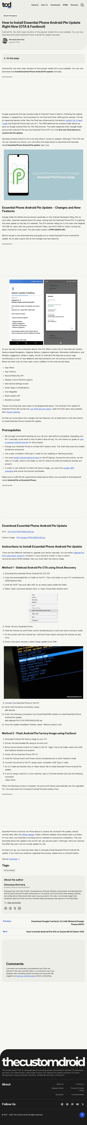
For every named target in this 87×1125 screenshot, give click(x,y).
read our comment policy (26, 976)
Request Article (58, 1088)
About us (60, 1084)
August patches (13, 412)
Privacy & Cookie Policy (77, 1089)
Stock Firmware (10, 16)
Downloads (55, 5)
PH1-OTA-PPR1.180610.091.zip (21, 532)
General (34, 5)
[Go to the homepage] (6, 5)
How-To (44, 5)
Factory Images (9, 870)
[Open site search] (82, 5)
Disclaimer (60, 1095)
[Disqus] (43, 1014)
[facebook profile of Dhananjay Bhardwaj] (10, 908)
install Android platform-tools (26, 458)
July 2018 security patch (40, 409)
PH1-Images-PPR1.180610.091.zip (31, 537)
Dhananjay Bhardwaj (16, 39)
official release (28, 834)
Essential (13, 859)
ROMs (65, 5)
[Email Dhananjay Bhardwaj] (6, 908)
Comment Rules (78, 1095)
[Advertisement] (43, 93)
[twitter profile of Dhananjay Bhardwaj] (15, 908)
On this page (12, 58)
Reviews (74, 5)
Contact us (80, 1084)
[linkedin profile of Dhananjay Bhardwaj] (19, 908)
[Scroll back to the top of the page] (82, 1115)
